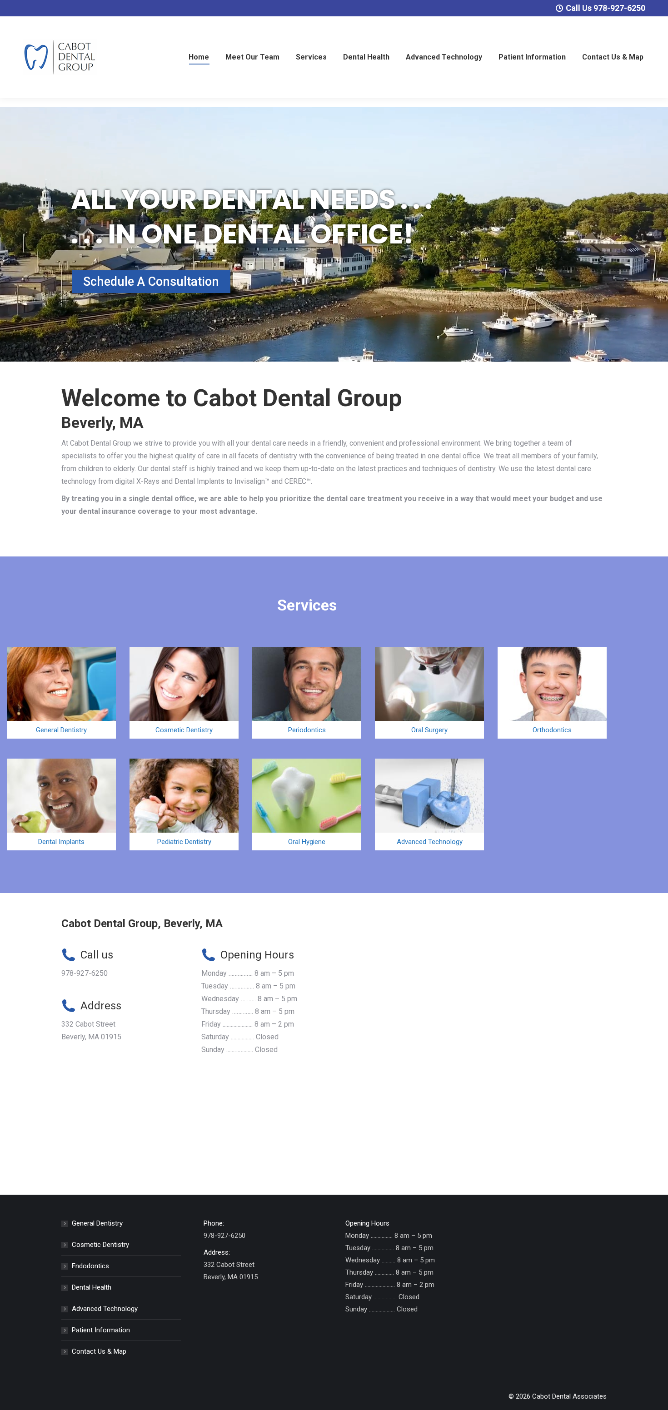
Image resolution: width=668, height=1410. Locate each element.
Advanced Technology (105, 1309)
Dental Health (91, 1287)
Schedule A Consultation (151, 281)
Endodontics (90, 1266)
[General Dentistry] (61, 693)
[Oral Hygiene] (306, 804)
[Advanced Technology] (429, 804)
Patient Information (101, 1330)
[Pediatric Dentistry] (184, 804)
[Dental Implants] (61, 804)
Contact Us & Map (99, 1351)
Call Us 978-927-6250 (605, 8)
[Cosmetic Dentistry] (184, 693)
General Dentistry (97, 1223)
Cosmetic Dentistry (100, 1245)
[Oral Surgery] (429, 693)
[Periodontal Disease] (306, 693)
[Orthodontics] (552, 693)
